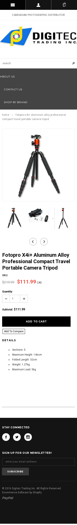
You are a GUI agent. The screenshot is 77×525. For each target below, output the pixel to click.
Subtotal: (7, 309)
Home (5, 114)
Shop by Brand (16, 102)
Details (9, 340)
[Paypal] (7, 498)
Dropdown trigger (38, 5)
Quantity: (7, 291)
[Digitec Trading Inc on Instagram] (28, 437)
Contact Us (13, 89)
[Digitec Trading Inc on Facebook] (6, 437)
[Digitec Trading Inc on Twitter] (17, 437)
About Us (7, 76)
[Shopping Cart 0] (64, 5)
